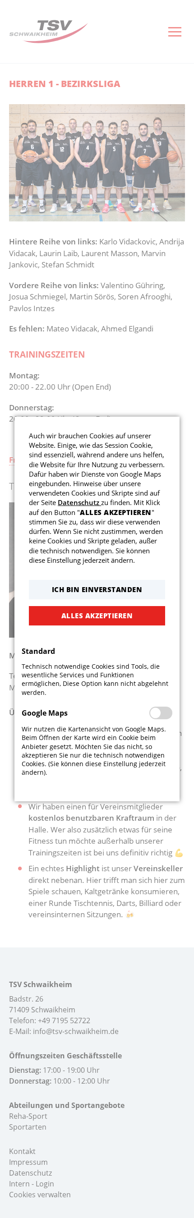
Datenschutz (79, 502)
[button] (97, 589)
